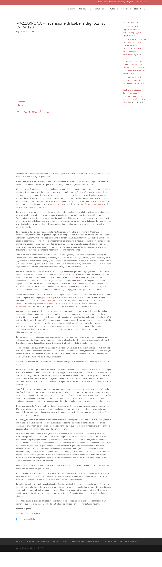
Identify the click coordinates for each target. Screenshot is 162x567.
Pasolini (78, 280)
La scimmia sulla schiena (56, 303)
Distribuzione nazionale (38, 541)
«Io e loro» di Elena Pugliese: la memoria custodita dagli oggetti (132, 29)
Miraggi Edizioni (97, 173)
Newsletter (102, 2)
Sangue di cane (96, 201)
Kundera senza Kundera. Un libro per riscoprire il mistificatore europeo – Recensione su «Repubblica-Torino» (134, 96)
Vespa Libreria (131, 541)
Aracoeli (103, 277)
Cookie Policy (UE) (60, 541)
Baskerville (84, 9)
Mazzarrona (21, 173)
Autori (112, 9)
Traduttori (126, 9)
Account (112, 2)
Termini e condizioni (112, 541)
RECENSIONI (34, 31)
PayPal (130, 2)
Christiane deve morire (93, 204)
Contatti (20, 541)
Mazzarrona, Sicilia (32, 111)
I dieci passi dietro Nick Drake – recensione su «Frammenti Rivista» (132, 80)
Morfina (64, 297)
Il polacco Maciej (57, 204)
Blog (136, 9)
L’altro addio (28, 207)
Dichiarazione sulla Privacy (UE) (86, 541)
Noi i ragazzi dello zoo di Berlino (50, 300)
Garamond (99, 9)
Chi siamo (70, 9)
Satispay (121, 2)
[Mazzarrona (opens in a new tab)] (26, 173)
